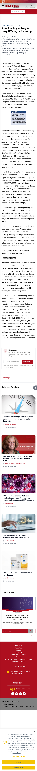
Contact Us (18, 652)
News (21, 706)
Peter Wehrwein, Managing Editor (15, 463)
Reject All (18, 762)
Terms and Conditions (18, 655)
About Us (18, 646)
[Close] (35, 732)
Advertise (18, 648)
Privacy (18, 657)
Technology (5, 378)
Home (5, 706)
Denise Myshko (9, 540)
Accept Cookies (18, 767)
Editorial (19, 650)
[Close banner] (34, 2)
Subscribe (26, 362)
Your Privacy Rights (18, 661)
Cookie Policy (17, 753)
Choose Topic (16, 11)
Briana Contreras (10, 424)
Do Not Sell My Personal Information (18, 659)
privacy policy (9, 367)
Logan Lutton (9, 503)
